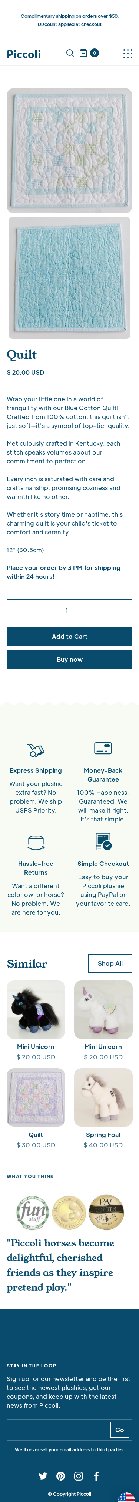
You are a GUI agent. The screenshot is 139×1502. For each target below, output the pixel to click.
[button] (127, 53)
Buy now (70, 659)
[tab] (32, 1212)
